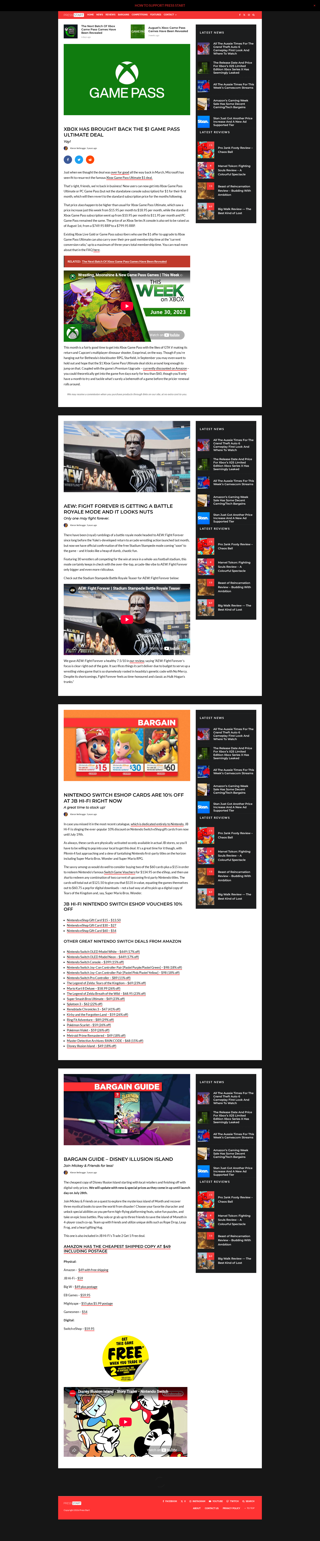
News (99, 14)
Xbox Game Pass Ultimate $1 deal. (129, 178)
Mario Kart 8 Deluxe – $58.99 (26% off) (93, 988)
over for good (120, 172)
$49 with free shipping (93, 1270)
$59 (80, 1278)
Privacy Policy (231, 1508)
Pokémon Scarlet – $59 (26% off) (89, 1025)
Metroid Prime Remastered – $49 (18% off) (96, 1035)
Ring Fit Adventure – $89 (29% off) (90, 1020)
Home (90, 14)
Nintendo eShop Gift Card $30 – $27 (91, 925)
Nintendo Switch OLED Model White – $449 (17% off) (103, 952)
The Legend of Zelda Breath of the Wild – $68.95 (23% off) (106, 994)
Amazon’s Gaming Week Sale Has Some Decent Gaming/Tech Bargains (230, 104)
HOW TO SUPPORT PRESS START (160, 5)
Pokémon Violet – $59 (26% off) (88, 1030)
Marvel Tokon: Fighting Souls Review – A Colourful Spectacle (234, 170)
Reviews (110, 14)
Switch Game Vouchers (119, 872)
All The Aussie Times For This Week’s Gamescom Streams (233, 86)
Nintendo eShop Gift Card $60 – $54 (91, 931)
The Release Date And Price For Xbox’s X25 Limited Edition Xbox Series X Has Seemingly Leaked (232, 67)
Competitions (140, 14)
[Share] (68, 159)
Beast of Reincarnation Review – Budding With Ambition (234, 190)
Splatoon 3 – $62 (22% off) (84, 1004)
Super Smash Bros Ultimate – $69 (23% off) (96, 999)
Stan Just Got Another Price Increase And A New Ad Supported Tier (232, 122)
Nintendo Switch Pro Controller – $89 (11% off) (99, 978)
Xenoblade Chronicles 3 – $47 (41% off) (93, 1009)
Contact (169, 14)
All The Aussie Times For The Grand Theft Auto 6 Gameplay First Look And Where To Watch (233, 48)
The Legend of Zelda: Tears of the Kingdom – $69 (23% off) (106, 983)
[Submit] (90, 159)
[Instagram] (249, 15)
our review (137, 661)
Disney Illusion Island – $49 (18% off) (91, 1046)
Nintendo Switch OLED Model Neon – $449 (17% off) (103, 957)
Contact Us (212, 1508)
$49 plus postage (86, 1287)
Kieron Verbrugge (78, 148)
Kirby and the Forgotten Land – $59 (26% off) (97, 1015)
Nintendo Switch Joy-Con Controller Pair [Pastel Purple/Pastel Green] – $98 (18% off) (124, 967)
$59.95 (85, 1295)
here (96, 250)
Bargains (123, 14)
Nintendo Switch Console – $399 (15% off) (95, 962)
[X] (244, 15)
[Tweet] (79, 159)
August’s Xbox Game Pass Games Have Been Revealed (168, 29)
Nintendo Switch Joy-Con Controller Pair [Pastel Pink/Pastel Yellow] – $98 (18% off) (123, 973)
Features (155, 14)
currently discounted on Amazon (165, 368)
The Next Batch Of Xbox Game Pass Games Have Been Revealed (98, 29)
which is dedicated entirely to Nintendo (157, 824)
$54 (84, 1312)
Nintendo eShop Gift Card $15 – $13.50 (94, 920)
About (197, 1508)
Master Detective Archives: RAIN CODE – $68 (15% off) (105, 1041)
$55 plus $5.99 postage (97, 1303)
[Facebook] (240, 15)
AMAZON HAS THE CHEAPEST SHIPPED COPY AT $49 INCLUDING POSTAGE (117, 1248)
